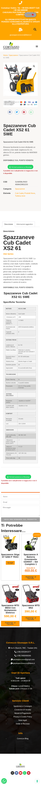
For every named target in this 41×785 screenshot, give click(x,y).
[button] (37, 46)
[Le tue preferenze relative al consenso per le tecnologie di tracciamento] (37, 781)
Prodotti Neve (29, 193)
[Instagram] (12, 773)
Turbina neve (20, 196)
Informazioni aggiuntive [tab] (24, 224)
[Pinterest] (28, 773)
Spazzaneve (13, 55)
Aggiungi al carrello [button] (30, 577)
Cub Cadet (19, 193)
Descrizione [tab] (8, 224)
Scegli (10, 563)
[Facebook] (16, 773)
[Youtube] (20, 773)
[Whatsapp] (24, 773)
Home (5, 55)
